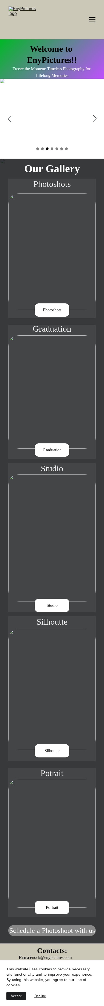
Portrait (52, 907)
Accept (16, 996)
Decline (40, 996)
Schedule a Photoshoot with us (52, 930)
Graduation (52, 450)
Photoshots (52, 310)
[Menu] (92, 19)
